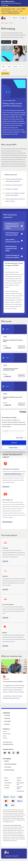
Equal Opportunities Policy (20, 783)
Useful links (6, 780)
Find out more (5, 486)
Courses (6, 22)
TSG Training (7, 767)
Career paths (7, 721)
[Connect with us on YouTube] (5, 753)
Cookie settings (13, 447)
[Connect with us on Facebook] (9, 753)
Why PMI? (9, 66)
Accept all (14, 442)
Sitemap (5, 777)
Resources (7, 724)
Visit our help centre (7, 521)
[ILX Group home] (3, 18)
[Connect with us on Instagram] (13, 753)
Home (2, 22)
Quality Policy (19, 777)
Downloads (7, 718)
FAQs (15, 42)
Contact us (6, 729)
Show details (19, 437)
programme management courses (12, 473)
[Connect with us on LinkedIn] (18, 753)
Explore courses (6, 42)
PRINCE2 (6, 761)
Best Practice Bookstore (10, 764)
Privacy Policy (6, 785)
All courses (7, 715)
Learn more (5, 561)
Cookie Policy (6, 787)
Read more (21, 347)
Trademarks (19, 780)
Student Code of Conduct (19, 787)
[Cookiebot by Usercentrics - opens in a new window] (19, 412)
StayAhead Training (9, 769)
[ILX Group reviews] (13, 805)
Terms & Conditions (8, 782)
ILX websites (7, 758)
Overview (3, 66)
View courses (15, 66)
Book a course (5, 73)
